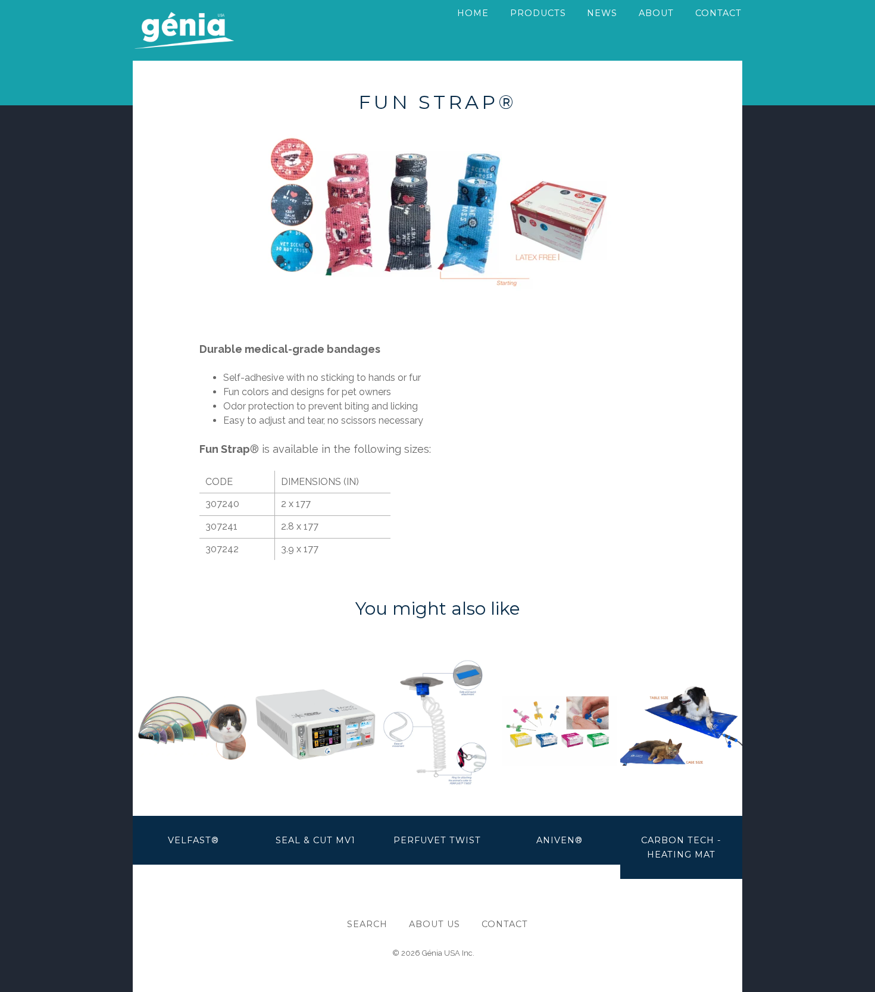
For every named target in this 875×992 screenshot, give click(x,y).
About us (434, 924)
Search (367, 924)
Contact (505, 924)
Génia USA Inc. (448, 953)
